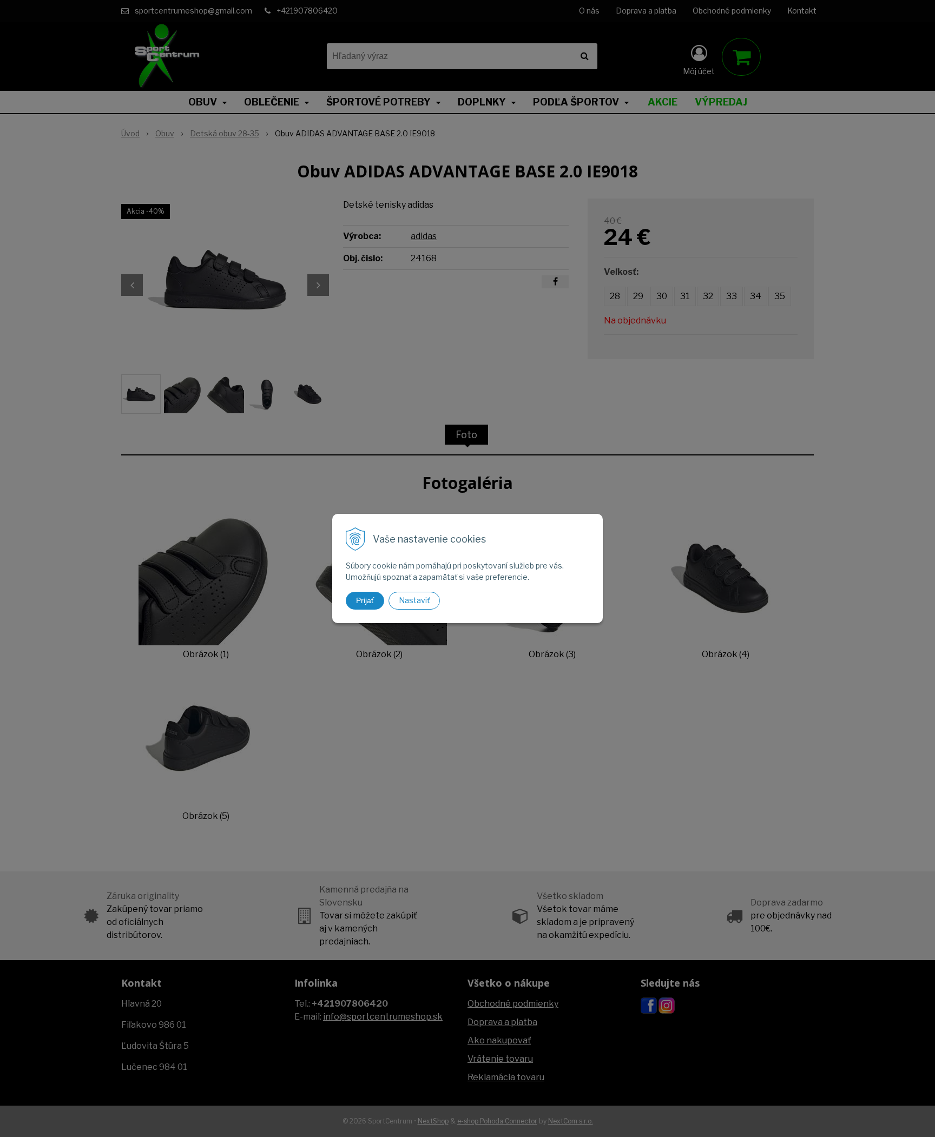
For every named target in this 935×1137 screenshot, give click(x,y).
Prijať (365, 600)
